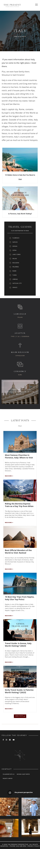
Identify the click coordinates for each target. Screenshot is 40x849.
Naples (15, 242)
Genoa (15, 246)
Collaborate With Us (8, 774)
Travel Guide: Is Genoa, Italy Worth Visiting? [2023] (18, 645)
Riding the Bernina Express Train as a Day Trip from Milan (19, 505)
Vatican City (17, 283)
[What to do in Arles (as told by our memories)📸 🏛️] (31, 828)
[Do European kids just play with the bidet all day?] (9, 828)
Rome (14, 271)
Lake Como (17, 255)
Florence (16, 238)
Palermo (16, 267)
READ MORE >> (9, 476)
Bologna (16, 263)
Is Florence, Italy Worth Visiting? (20, 214)
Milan (15, 259)
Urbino (15, 279)
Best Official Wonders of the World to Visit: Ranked (18, 552)
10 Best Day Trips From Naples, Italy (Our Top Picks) (19, 598)
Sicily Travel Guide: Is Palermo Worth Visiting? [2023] (19, 691)
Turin (15, 275)
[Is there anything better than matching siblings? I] (31, 807)
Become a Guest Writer (23, 774)
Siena (15, 250)
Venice (15, 288)
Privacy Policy (33, 846)
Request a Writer (7, 779)
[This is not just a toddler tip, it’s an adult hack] (9, 807)
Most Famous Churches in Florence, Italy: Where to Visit (19, 457)
